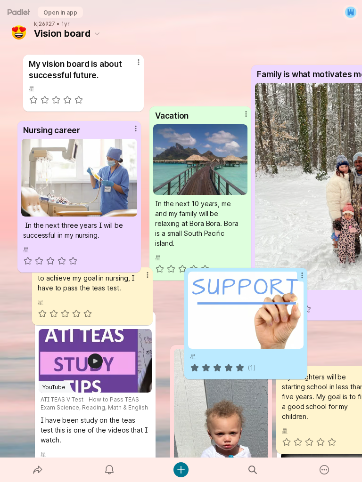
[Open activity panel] (109, 469)
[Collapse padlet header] (97, 33)
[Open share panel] (37, 469)
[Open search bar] (252, 469)
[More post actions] (296, 279)
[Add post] (181, 469)
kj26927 (44, 24)
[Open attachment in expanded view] (246, 310)
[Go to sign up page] (350, 12)
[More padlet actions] (324, 469)
